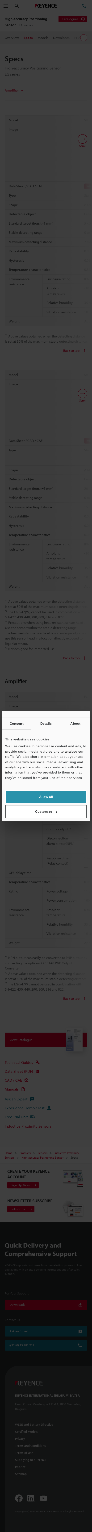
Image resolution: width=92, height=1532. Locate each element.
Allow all (46, 797)
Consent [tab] (17, 723)
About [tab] (75, 723)
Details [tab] (46, 723)
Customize (43, 811)
